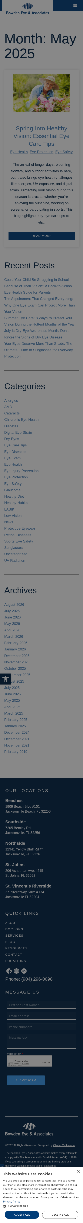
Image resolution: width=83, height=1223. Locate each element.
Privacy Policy (11, 1201)
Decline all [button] (60, 1214)
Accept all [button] (22, 1214)
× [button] (78, 1171)
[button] (41, 1206)
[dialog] (41, 1195)
